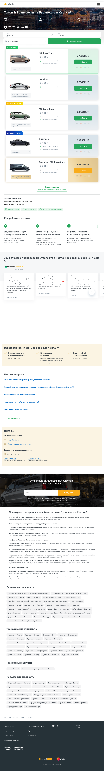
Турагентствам (32, 731)
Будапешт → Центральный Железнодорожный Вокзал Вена (48, 647)
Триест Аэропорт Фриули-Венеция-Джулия (63, 683)
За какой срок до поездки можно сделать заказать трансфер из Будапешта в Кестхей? (39, 387)
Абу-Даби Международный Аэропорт (43, 703)
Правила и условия (55, 764)
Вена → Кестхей (13, 669)
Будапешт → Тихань (15, 635)
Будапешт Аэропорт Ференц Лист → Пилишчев (62, 605)
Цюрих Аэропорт (39, 683)
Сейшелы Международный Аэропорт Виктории (63, 691)
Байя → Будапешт (33, 597)
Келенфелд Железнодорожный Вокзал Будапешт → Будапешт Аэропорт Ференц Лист (38, 601)
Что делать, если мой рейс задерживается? (21, 402)
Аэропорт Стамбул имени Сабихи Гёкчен (47, 687)
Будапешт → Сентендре (53, 639)
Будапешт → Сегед (14, 605)
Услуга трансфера (9, 731)
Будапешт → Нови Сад (70, 655)
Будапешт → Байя (78, 647)
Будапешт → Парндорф (42, 617)
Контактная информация (11, 740)
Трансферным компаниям (36, 726)
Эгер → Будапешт (77, 601)
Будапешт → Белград (31, 655)
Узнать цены (75, 41)
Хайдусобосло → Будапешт (82, 609)
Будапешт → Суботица (15, 651)
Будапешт (24, 717)
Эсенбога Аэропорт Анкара (17, 703)
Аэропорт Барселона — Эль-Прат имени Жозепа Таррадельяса (54, 699)
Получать (68, 493)
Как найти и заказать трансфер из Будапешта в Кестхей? (27, 380)
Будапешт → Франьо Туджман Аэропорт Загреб (66, 651)
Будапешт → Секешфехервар (36, 651)
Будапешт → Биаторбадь (50, 655)
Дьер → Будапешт (14, 613)
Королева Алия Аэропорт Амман (19, 687)
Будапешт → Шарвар (34, 639)
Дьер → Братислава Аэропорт (58, 609)
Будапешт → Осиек (79, 643)
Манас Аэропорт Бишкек (71, 695)
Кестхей (30, 717)
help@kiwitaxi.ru (14, 440)
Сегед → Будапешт (29, 613)
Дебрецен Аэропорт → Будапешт (19, 617)
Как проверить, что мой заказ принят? (19, 395)
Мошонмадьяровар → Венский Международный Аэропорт (28, 593)
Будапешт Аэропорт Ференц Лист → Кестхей (37, 669)
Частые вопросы (9, 736)
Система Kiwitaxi (9, 726)
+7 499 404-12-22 (34, 458)
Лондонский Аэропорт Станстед (19, 683)
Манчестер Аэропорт (32, 707)
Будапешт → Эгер (49, 635)
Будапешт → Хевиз (14, 655)
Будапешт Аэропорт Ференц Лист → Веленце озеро (71, 617)
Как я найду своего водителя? (16, 409)
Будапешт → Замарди (32, 635)
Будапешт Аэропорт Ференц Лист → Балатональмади (26, 609)
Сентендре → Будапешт (16, 597)
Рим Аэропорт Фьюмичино (17, 691)
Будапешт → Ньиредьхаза (67, 635)
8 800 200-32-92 (10, 458)
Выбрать (83, 62)
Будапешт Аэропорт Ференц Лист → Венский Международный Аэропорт (65, 613)
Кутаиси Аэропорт (80, 703)
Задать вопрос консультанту (19, 444)
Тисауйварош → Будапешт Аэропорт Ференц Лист (69, 593)
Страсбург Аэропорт (15, 707)
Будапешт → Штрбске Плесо (59, 643)
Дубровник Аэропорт (72, 687)
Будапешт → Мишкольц (16, 647)
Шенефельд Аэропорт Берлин (18, 699)
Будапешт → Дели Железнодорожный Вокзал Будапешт (27, 643)
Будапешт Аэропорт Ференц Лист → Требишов (24, 621)
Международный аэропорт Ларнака (47, 695)
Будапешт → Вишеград (16, 639)
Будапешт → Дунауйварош (33, 605)
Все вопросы (14, 418)
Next (91, 292)
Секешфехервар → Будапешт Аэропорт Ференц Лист (61, 597)
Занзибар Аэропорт (36, 691)
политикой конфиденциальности (57, 500)
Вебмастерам (32, 736)
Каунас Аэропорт (65, 703)
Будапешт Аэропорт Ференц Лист (19, 695)
